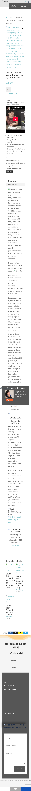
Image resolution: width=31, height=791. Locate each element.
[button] (20, 393)
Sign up (9, 399)
